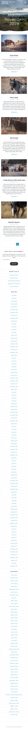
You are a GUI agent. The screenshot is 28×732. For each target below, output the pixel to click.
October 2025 (14, 315)
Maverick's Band (14, 666)
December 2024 (14, 344)
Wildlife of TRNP (14, 706)
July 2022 (14, 426)
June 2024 (14, 361)
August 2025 (14, 321)
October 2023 (14, 383)
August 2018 (14, 560)
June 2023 (14, 395)
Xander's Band (14, 714)
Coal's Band (14, 629)
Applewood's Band (14, 589)
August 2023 (14, 389)
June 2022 (14, 429)
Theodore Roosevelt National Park (14, 694)
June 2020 (14, 497)
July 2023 (14, 392)
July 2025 (14, 324)
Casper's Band (14, 617)
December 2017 (14, 566)
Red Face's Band (14, 677)
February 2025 (14, 338)
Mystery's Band (14, 669)
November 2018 (14, 552)
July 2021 (14, 460)
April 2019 (14, 537)
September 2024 (14, 352)
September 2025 (14, 318)
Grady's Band (14, 652)
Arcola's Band (14, 592)
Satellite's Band (14, 683)
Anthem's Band (14, 580)
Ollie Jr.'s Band (14, 672)
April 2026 (14, 298)
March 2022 (14, 438)
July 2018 (14, 563)
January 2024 (14, 375)
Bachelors (14, 598)
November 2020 (14, 483)
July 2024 (14, 358)
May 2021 (14, 466)
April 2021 (14, 469)
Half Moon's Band (14, 663)
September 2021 (14, 455)
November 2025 (14, 312)
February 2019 (14, 543)
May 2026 (14, 295)
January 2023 (14, 409)
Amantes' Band (14, 578)
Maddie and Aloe (14, 278)
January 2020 (14, 512)
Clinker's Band (14, 623)
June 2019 (14, 532)
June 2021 (14, 463)
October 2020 (14, 486)
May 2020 (14, 500)
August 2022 (14, 423)
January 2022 (14, 443)
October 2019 (14, 520)
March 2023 (14, 403)
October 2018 (14, 554)
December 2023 (14, 378)
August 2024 (14, 355)
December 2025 (14, 309)
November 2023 (14, 381)
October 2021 (14, 452)
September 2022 (14, 420)
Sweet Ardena (14, 55)
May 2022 (14, 432)
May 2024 (14, 364)
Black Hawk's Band (14, 606)
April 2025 (14, 332)
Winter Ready (14, 97)
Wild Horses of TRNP (14, 703)
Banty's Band (14, 600)
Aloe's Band (14, 575)
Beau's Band (14, 603)
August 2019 (14, 526)
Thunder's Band (14, 697)
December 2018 (14, 549)
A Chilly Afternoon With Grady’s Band (14, 180)
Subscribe (14, 263)
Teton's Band (14, 692)
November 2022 (14, 415)
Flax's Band (14, 640)
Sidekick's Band (14, 689)
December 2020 (14, 480)
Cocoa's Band (14, 632)
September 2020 (14, 489)
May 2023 (14, 398)
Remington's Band (14, 680)
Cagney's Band (14, 615)
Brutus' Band (14, 609)
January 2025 (14, 341)
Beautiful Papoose (14, 222)
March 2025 (14, 335)
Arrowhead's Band (14, 595)
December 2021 (14, 446)
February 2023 (14, 406)
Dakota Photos (8, 2)
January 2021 (14, 477)
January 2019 (14, 546)
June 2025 (14, 326)
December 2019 (14, 515)
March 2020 (14, 506)
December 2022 (14, 412)
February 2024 (14, 372)
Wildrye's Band (14, 709)
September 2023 (14, 386)
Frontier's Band (14, 643)
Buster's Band (14, 612)
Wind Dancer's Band (14, 712)
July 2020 (14, 495)
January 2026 (14, 307)
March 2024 (14, 369)
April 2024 (14, 366)
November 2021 (14, 449)
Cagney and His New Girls (14, 283)
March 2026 (14, 301)
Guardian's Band (14, 657)
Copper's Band (14, 635)
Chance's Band (14, 620)
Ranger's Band (14, 674)
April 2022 (14, 435)
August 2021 (14, 458)
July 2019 (14, 529)
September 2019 (14, 523)
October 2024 (14, 349)
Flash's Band (14, 637)
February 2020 (14, 509)
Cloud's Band (14, 626)
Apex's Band (14, 586)
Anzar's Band (14, 583)
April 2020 (14, 503)
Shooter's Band (14, 686)
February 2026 (14, 304)
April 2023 (14, 401)
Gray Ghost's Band (14, 655)
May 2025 (14, 329)
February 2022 (14, 440)
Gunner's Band (14, 660)
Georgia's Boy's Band (14, 649)
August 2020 (14, 492)
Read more (14, 71)
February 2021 (14, 475)
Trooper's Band (14, 700)
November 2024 (14, 346)
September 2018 (14, 557)
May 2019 (14, 534)
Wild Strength (14, 138)
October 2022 (14, 418)
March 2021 (14, 472)
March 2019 (14, 540)
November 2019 (14, 517)
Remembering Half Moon (14, 280)
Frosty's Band (14, 646)
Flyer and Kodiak (14, 286)
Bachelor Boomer (14, 275)
